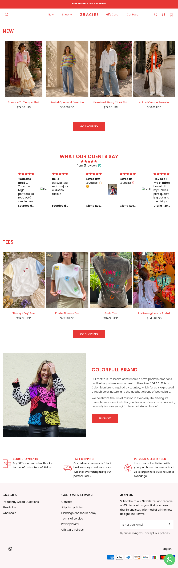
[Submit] (169, 523)
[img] (89, 161)
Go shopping (89, 126)
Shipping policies (72, 507)
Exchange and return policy (78, 513)
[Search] (6, 14)
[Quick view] (38, 93)
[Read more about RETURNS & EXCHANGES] (128, 468)
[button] (171, 14)
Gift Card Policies (72, 530)
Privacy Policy (70, 524)
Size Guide (9, 507)
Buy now (105, 418)
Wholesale (9, 513)
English (167, 548)
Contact (66, 502)
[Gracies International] (89, 14)
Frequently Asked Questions (21, 502)
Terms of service (72, 518)
